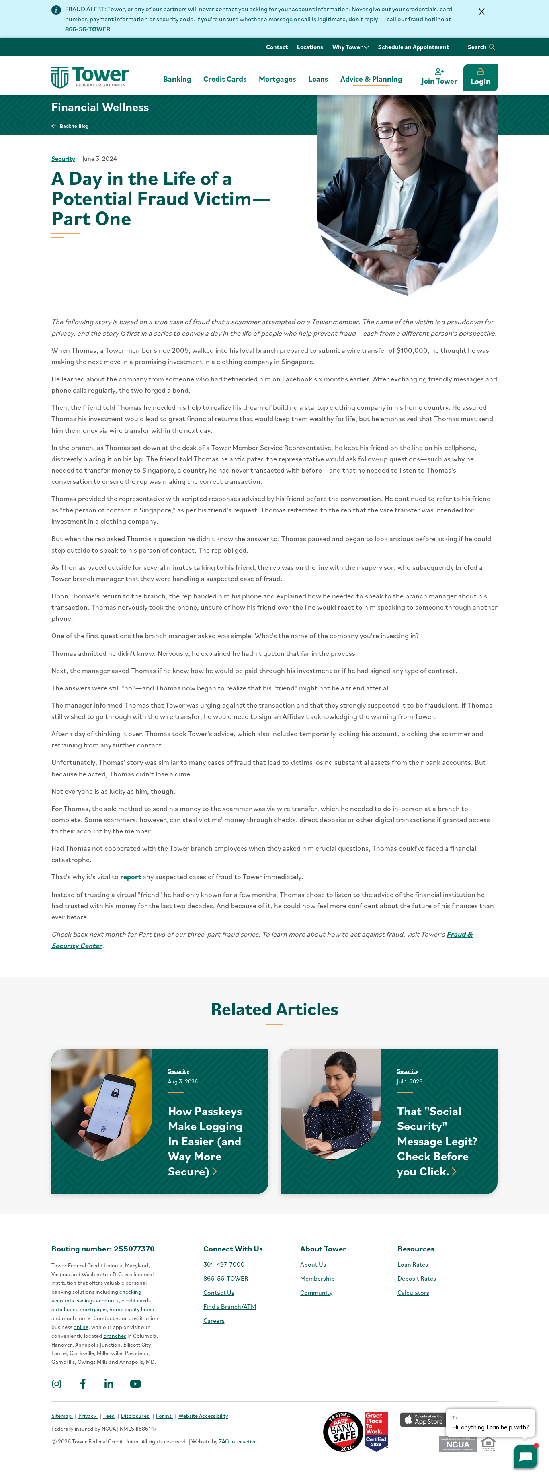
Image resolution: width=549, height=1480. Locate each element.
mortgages (93, 1309)
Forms (164, 1415)
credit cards (136, 1300)
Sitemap (62, 1415)
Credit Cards (225, 79)
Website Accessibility (203, 1415)
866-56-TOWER (87, 29)
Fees (109, 1415)
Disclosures (135, 1415)
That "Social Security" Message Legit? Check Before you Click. (437, 1141)
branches (114, 1335)
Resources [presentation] (415, 1248)
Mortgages (277, 79)
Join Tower (439, 81)
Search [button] (478, 47)
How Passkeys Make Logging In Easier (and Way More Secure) (205, 1141)
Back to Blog (74, 126)
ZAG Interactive (238, 1441)
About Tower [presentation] (323, 1248)
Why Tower (348, 47)
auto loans (64, 1309)
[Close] (482, 11)
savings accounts (98, 1300)
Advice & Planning (371, 79)
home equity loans (131, 1309)
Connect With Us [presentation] (233, 1248)
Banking (177, 79)
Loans (318, 79)
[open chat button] (525, 1456)
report (130, 876)
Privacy (88, 1415)
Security (63, 158)
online (81, 1327)
